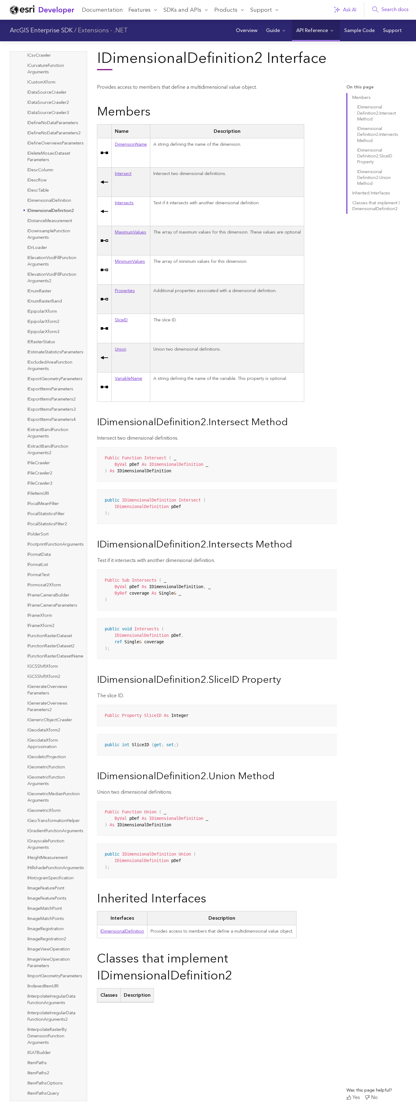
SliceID (121, 320)
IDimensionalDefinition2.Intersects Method (377, 134)
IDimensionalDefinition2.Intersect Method (376, 113)
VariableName (128, 378)
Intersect (123, 173)
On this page (360, 87)
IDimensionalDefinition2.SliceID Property (374, 156)
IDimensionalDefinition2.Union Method (374, 178)
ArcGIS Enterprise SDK (41, 30)
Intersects (124, 203)
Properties (125, 291)
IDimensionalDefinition (122, 931)
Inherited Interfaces (371, 193)
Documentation (102, 10)
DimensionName (131, 144)
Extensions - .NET (103, 30)
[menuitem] (246, 30)
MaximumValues (130, 232)
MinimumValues (130, 261)
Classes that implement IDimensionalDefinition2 (376, 206)
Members (361, 97)
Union (120, 349)
